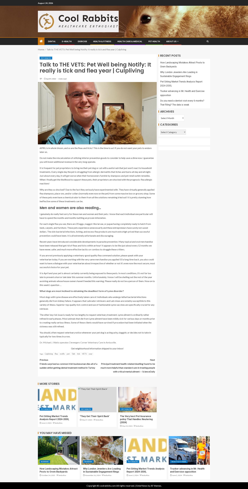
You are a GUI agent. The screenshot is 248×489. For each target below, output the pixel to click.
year (90, 354)
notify (62, 354)
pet (68, 354)
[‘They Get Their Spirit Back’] (97, 399)
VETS (84, 354)
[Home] (41, 41)
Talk (73, 354)
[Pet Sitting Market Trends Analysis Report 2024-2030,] (57, 399)
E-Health (67, 41)
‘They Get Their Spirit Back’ (95, 416)
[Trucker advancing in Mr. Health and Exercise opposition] (189, 450)
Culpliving (49, 354)
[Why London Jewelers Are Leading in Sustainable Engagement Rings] (102, 450)
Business (45, 461)
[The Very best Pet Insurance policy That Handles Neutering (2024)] (137, 399)
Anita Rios (58, 423)
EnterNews (141, 485)
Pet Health (154, 41)
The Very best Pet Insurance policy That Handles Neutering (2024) (136, 419)
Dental (52, 41)
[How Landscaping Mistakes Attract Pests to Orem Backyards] (59, 450)
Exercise (82, 41)
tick (78, 354)
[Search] (207, 41)
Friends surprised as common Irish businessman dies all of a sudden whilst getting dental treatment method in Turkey (68, 363)
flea (56, 354)
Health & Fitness (102, 41)
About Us (171, 41)
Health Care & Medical (129, 41)
